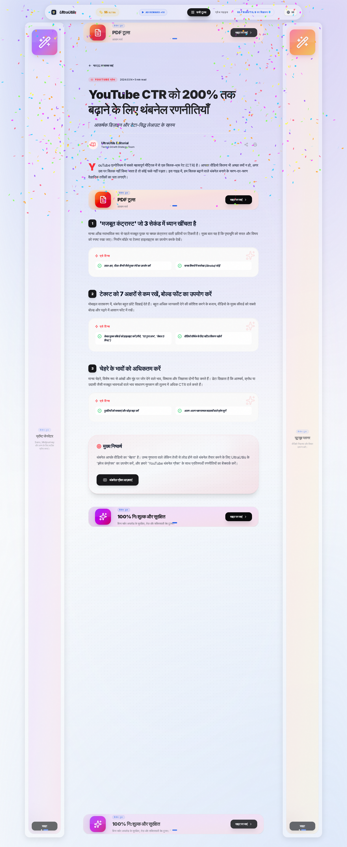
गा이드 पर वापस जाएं (103, 65)
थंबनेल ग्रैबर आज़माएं (120, 480)
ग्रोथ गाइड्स (221, 12)
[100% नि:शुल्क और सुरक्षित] (183, 517)
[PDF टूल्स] (183, 32)
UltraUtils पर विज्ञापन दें (253, 12)
